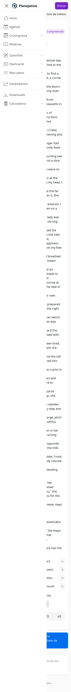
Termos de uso (49, 661)
